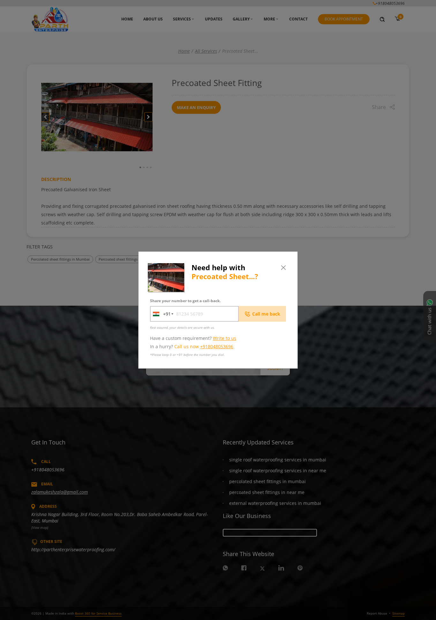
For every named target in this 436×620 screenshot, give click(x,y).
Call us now (203, 346)
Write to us (224, 338)
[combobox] (160, 313)
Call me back (266, 314)
